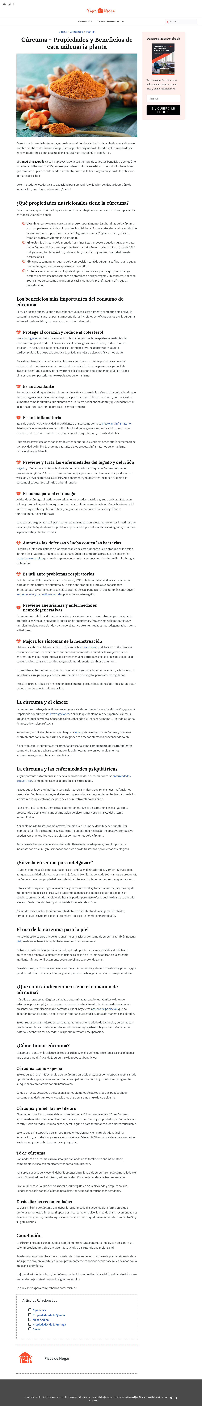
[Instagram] (9, 4)
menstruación (88, 647)
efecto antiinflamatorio (116, 423)
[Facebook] (14, 4)
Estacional (109, 1397)
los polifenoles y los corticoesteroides (39, 594)
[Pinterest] (4, 4)
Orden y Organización (110, 21)
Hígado (20, 468)
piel (18, 941)
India (77, 732)
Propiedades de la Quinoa (49, 1315)
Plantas (90, 32)
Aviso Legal (130, 1397)
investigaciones (59, 714)
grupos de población (105, 1009)
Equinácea (39, 1310)
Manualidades (98, 1397)
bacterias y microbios (29, 558)
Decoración (85, 21)
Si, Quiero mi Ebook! (163, 110)
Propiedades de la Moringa (49, 1324)
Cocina (63, 32)
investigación (30, 338)
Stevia (37, 1329)
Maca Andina (41, 1320)
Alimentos (76, 32)
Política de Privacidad (145, 1397)
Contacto (119, 1397)
